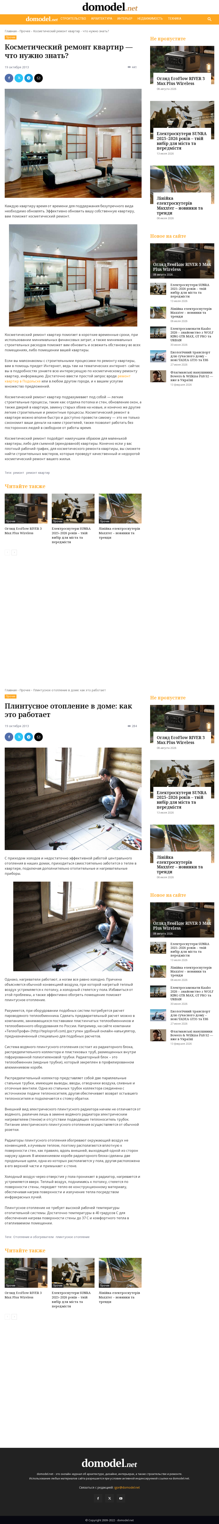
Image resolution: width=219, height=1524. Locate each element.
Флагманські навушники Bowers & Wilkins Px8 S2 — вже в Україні (191, 376)
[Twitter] (19, 78)
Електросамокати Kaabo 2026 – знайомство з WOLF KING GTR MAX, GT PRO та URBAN (191, 334)
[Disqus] (73, 619)
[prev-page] (7, 552)
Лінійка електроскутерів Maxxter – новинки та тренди (119, 533)
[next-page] (14, 552)
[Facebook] (9, 78)
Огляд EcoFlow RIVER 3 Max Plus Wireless (23, 530)
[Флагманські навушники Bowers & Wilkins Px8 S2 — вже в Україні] (158, 376)
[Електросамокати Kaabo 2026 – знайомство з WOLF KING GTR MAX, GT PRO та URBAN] (158, 332)
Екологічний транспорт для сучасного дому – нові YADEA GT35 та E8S (190, 356)
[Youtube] (121, 1498)
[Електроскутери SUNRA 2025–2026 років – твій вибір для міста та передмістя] (73, 509)
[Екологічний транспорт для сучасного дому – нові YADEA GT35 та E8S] (158, 356)
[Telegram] (28, 78)
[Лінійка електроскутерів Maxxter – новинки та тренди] (120, 509)
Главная (11, 31)
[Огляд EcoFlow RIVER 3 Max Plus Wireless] (26, 509)
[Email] (38, 78)
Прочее (24, 31)
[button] (209, 19)
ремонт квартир (38, 473)
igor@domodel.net (127, 1487)
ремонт (18, 473)
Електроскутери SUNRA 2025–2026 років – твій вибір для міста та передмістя (71, 535)
